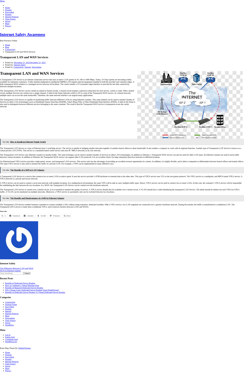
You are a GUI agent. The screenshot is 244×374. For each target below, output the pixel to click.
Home (7, 8)
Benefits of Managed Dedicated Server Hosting (24, 288)
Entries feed (10, 337)
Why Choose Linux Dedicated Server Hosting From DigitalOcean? (32, 290)
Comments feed (11, 339)
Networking (36, 67)
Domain (8, 10)
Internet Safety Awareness (22, 34)
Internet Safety (20, 65)
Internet (28, 67)
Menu (2, 1)
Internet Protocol (11, 17)
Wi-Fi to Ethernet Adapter (10, 271)
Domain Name (11, 304)
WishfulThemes (24, 348)
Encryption (9, 12)
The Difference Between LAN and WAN (16, 268)
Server (7, 21)
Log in (7, 335)
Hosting (8, 14)
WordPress (9, 325)
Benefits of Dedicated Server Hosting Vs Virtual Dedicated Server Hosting (35, 292)
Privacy (8, 26)
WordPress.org (11, 342)
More (7, 24)
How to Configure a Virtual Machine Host (22, 285)
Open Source (10, 19)
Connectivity (18, 67)
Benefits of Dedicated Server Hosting (20, 283)
